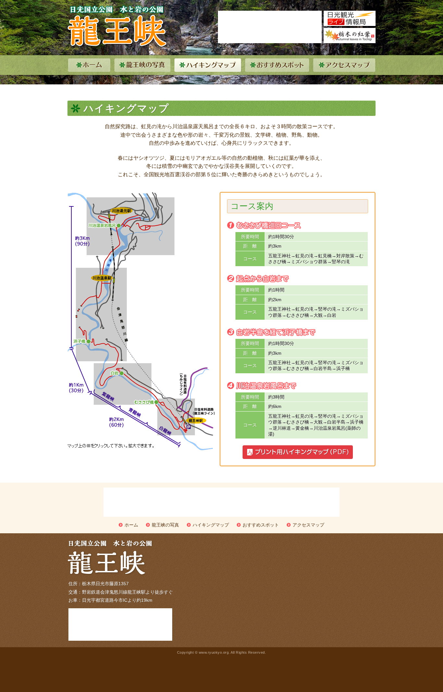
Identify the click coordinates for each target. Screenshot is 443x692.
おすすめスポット (261, 524)
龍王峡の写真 (165, 524)
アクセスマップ (308, 524)
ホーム (131, 524)
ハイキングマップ (211, 524)
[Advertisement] (270, 27)
